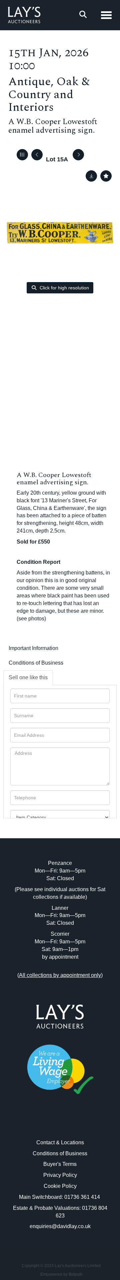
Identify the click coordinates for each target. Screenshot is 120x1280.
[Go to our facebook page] (46, 1124)
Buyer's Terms (60, 1164)
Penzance (60, 863)
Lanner (60, 908)
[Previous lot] (37, 154)
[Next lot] (78, 154)
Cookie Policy (60, 1186)
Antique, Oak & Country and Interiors (49, 94)
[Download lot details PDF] (91, 176)
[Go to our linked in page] (60, 1124)
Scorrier (60, 934)
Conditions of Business (36, 663)
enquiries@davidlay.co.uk (60, 1226)
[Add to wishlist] (106, 176)
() (60, 975)
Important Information (33, 648)
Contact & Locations (60, 1142)
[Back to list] (22, 154)
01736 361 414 (82, 1197)
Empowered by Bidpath (61, 1274)
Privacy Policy (60, 1175)
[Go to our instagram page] (74, 1124)
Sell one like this (28, 677)
